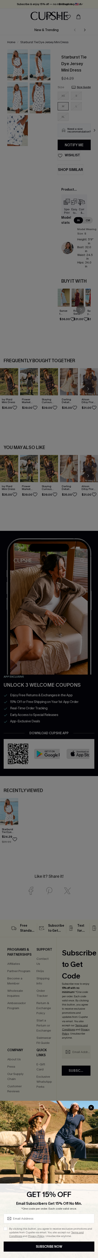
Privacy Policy (36, 1236)
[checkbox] (5, 1229)
